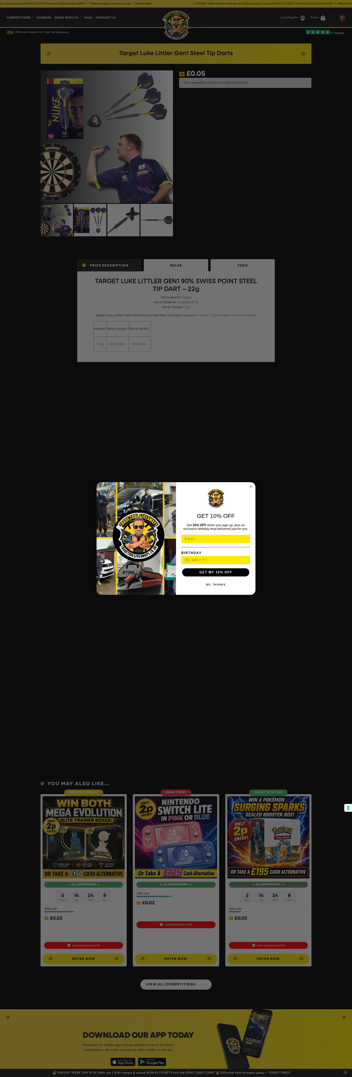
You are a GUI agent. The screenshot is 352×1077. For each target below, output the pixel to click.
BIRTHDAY (191, 553)
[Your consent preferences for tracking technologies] (348, 808)
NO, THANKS (216, 584)
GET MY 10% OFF (215, 572)
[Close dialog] (251, 486)
